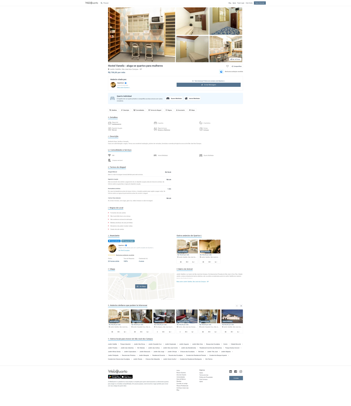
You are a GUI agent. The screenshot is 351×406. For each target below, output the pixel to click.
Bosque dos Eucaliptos (213, 344)
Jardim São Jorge (159, 351)
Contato (236, 378)
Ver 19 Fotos (236, 59)
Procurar (105, 3)
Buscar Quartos (181, 372)
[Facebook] (235, 371)
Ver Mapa (142, 286)
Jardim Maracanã (145, 351)
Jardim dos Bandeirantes (188, 348)
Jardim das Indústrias (127, 348)
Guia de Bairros (181, 379)
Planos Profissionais (182, 386)
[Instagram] (241, 371)
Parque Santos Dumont (232, 348)
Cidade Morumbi (236, 344)
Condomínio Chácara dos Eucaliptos (119, 359)
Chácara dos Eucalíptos (187, 351)
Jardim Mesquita (144, 355)
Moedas (179, 381)
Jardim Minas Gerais (114, 351)
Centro (225, 344)
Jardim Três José (212, 351)
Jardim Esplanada (170, 344)
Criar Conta (249, 3)
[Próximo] (241, 305)
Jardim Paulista (112, 348)
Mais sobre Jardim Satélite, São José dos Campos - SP (193, 281)
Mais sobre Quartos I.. (123, 87)
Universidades (181, 377)
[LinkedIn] (230, 371)
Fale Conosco (203, 379)
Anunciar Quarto (181, 375)
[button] (141, 34)
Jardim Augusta (184, 344)
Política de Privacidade (206, 377)
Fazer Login (240, 3)
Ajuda (234, 3)
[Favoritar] (227, 66)
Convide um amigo (182, 383)
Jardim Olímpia (172, 351)
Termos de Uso (203, 375)
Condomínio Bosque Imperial (218, 355)
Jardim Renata (137, 359)
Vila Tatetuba (141, 348)
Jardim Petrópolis (113, 355)
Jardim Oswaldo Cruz (155, 344)
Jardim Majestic (226, 351)
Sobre (201, 373)
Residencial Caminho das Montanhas (211, 348)
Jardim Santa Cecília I (169, 359)
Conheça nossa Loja (182, 388)
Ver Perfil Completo (124, 250)
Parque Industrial (125, 344)
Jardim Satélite (112, 344)
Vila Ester (201, 351)
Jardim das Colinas (154, 348)
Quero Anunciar (259, 3)
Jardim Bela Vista (197, 344)
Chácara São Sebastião (153, 359)
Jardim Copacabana (130, 351)
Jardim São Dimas (139, 344)
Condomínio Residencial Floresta (196, 355)
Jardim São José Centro (170, 348)
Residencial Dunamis (158, 355)
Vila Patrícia (208, 359)
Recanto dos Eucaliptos (176, 355)
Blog (230, 3)
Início (178, 370)
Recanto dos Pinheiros (128, 355)
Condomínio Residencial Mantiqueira (191, 359)
